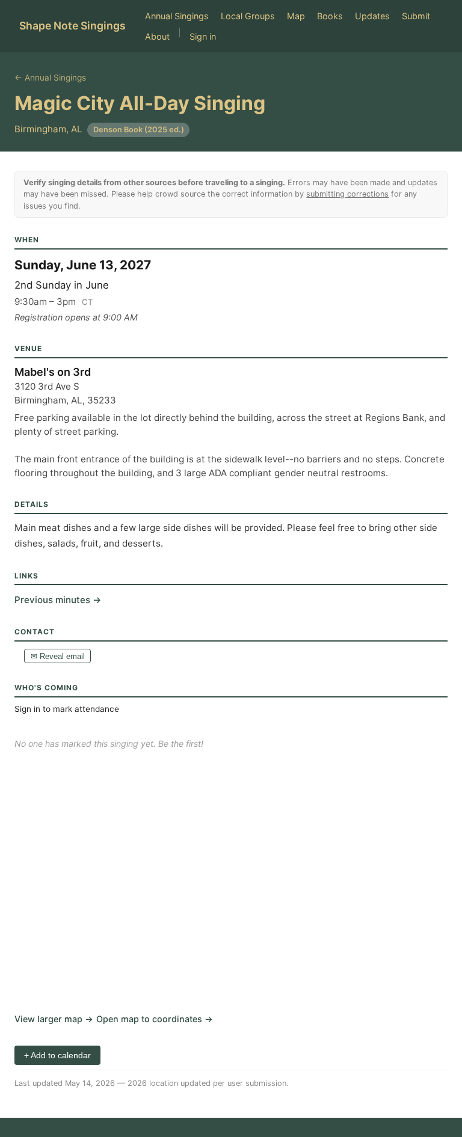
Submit (416, 16)
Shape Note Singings (72, 25)
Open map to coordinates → (154, 1019)
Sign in (202, 36)
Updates (372, 16)
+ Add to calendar (57, 1055)
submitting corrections (347, 193)
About (157, 36)
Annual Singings (177, 16)
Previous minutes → (58, 599)
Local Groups (248, 16)
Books (330, 16)
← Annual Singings (50, 77)
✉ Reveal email (58, 656)
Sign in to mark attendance (66, 709)
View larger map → (53, 1019)
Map (296, 16)
